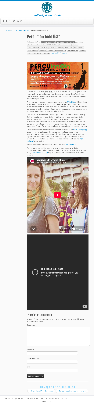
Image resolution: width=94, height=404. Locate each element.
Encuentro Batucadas (65, 45)
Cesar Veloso (31, 45)
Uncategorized (70, 42)
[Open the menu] (90, 21)
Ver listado (70, 144)
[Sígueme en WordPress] (15, 20)
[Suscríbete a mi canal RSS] (4, 21)
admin (65, 53)
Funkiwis (75, 45)
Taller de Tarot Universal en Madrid (71, 391)
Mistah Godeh (68, 47)
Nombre (30, 350)
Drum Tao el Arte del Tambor (41, 391)
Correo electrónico (34, 358)
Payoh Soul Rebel (32, 50)
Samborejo (82, 50)
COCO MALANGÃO (51, 45)
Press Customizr (61, 398)
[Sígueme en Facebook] (7, 20)
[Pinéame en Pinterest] (21, 20)
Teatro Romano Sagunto (34, 53)
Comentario (31, 325)
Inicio (8, 30)
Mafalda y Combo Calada (56, 47)
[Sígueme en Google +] (11, 20)
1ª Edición (71, 102)
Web (28, 367)
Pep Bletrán (42, 50)
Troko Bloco (46, 53)
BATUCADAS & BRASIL (20, 30)
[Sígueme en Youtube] (18, 20)
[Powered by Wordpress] (50, 401)
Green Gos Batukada (33, 47)
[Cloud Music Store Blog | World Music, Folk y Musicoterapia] (47, 7)
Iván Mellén (44, 47)
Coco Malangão (79, 129)
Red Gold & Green (72, 50)
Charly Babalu (40, 45)
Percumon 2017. (39, 152)
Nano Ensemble (78, 47)
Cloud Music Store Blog (40, 398)
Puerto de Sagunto (60, 50)
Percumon (50, 50)
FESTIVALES (60, 42)
